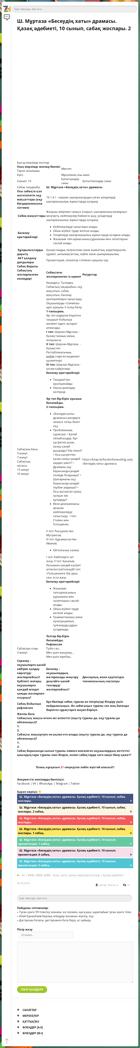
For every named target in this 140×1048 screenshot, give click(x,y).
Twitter (75, 783)
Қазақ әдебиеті (113, 875)
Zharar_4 (113, 885)
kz (23, 875)
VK (34, 783)
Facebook (23, 783)
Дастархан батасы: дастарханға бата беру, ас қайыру (55, 920)
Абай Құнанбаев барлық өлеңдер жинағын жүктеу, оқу (56, 916)
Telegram (62, 783)
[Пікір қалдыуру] (7, 17)
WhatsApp (46, 783)
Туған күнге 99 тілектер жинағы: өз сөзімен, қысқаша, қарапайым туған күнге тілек (75, 912)
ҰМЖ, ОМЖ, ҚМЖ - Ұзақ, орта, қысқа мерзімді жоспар (64, 875)
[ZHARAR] (7, 7)
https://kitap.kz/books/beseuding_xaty (107, 459)
